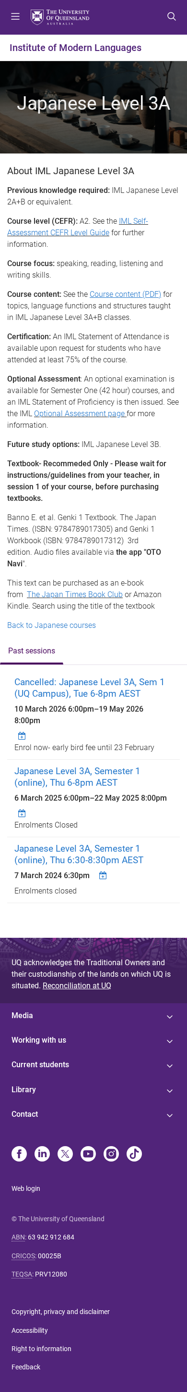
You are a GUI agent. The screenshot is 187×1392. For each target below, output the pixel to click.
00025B (49, 1256)
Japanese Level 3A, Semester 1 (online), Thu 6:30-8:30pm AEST (78, 854)
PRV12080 (51, 1274)
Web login (26, 1188)
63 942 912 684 (51, 1237)
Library (24, 1089)
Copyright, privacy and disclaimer (61, 1311)
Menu (15, 17)
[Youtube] (88, 1155)
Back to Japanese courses (51, 625)
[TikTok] (134, 1155)
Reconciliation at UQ (77, 985)
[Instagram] (111, 1155)
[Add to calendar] (23, 736)
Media (22, 1015)
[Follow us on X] (65, 1155)
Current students (40, 1064)
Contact (25, 1114)
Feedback (26, 1367)
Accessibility (30, 1330)
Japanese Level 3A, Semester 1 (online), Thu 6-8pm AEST (77, 777)
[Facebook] (19, 1155)
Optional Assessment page (79, 413)
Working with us (39, 1040)
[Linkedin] (42, 1155)
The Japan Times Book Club (75, 594)
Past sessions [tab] (31, 650)
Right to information (41, 1349)
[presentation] (31, 651)
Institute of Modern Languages (75, 47)
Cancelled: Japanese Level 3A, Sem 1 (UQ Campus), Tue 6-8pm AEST (89, 688)
